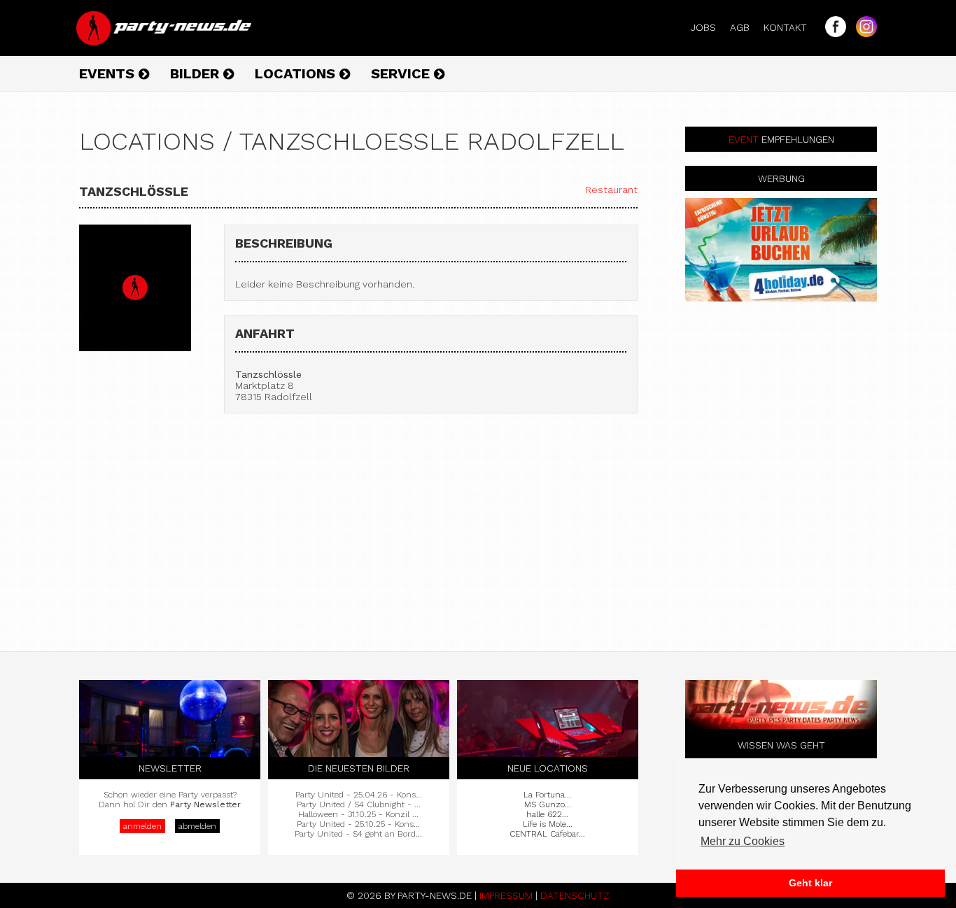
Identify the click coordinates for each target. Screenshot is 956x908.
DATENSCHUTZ (575, 895)
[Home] (165, 42)
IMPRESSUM (506, 895)
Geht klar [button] (810, 882)
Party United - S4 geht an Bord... (358, 834)
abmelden (197, 826)
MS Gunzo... (547, 804)
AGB (745, 27)
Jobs (709, 27)
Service (402, 73)
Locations (297, 73)
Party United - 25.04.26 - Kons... (358, 795)
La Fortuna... (547, 795)
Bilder (196, 73)
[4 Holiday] (781, 250)
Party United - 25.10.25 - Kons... (358, 824)
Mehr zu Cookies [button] (743, 841)
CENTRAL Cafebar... (547, 834)
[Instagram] (863, 33)
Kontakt (791, 27)
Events (109, 73)
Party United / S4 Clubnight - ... (359, 804)
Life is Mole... (547, 824)
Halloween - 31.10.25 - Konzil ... (358, 814)
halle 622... (547, 814)
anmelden (142, 826)
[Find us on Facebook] (832, 33)
